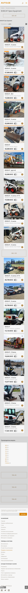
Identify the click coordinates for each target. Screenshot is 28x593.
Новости (3, 529)
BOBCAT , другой (10, 170)
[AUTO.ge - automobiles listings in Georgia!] (6, 3)
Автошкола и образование (8, 577)
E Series (7, 463)
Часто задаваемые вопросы (8, 573)
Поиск (2, 554)
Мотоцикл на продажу (6, 537)
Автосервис (4, 546)
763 (6, 455)
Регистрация (4, 558)
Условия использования (7, 531)
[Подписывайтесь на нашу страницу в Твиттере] (5, 590)
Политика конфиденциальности (9, 533)
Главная (2, 8)
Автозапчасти (4, 543)
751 (6, 451)
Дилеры (3, 552)
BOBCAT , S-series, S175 (12, 196)
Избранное (4, 556)
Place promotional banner (7, 560)
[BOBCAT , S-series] (14, 211)
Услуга (2, 570)
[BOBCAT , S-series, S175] (14, 186)
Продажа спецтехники (10, 8)
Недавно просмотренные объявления (10, 568)
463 (6, 445)
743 (6, 449)
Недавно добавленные (7, 523)
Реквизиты (4, 566)
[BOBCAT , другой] (14, 160)
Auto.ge (10, 585)
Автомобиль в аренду (6, 575)
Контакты (3, 527)
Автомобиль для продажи (7, 535)
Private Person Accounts (7, 548)
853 (6, 459)
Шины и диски (4, 579)
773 (6, 457)
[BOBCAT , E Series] (14, 342)
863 (6, 461)
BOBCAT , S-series (10, 45)
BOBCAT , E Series (10, 352)
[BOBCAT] (14, 317)
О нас (2, 525)
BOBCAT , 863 (9, 94)
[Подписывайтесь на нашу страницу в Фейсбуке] (2, 590)
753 (6, 453)
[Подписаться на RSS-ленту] (9, 590)
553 (6, 447)
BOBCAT (7, 145)
